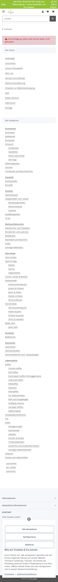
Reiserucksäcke (15, 206)
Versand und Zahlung (15, 78)
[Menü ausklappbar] (3, 10)
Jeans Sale (13, 327)
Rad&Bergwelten (12, 214)
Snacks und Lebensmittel (16, 457)
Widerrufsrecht (12, 98)
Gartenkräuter (11, 195)
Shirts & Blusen (15, 300)
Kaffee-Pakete (14, 411)
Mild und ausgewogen (18, 399)
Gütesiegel (10, 58)
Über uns (9, 73)
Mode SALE (10, 323)
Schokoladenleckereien (15, 415)
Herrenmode (11, 303)
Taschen (9, 167)
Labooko (12, 434)
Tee (6, 418)
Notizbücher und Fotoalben (17, 228)
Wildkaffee (13, 384)
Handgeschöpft (15, 426)
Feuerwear (10, 132)
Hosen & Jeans (14, 311)
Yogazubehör (14, 272)
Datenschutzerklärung (27, 574)
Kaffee (8, 364)
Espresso (12, 387)
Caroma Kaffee (15, 368)
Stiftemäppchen (12, 163)
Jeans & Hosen (14, 292)
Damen (11, 265)
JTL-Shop (33, 578)
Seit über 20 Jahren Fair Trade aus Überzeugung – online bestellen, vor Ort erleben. (29, 4)
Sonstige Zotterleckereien (19, 449)
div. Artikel (11, 467)
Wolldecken (10, 235)
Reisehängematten (16, 202)
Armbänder (13, 148)
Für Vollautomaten (16, 395)
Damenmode (11, 280)
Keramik (9, 185)
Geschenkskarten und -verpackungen (22, 354)
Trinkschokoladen (16, 442)
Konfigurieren (29, 537)
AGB (7, 93)
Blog (3, 4)
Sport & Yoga (11, 261)
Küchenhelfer (11, 181)
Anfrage (8, 107)
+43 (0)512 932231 (53, 4)
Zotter (8, 422)
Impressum (9, 574)
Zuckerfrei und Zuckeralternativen (23, 446)
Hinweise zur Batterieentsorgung (20, 88)
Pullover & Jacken (16, 315)
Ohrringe (12, 159)
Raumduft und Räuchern (16, 239)
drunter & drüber (16, 438)
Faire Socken (10, 257)
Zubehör (12, 210)
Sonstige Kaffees (15, 407)
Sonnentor (11, 471)
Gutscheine (10, 63)
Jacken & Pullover (16, 288)
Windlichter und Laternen (16, 232)
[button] (42, 11)
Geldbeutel (10, 136)
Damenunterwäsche (17, 284)
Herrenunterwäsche (17, 307)
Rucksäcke (9, 140)
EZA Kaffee (13, 372)
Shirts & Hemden (16, 319)
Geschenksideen (12, 350)
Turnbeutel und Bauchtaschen (19, 171)
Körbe (8, 243)
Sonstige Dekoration (14, 247)
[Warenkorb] (53, 11)
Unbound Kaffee (15, 380)
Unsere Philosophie (14, 68)
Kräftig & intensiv (16, 403)
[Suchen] (53, 19)
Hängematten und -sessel (16, 198)
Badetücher (10, 337)
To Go (7, 218)
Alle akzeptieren (29, 529)
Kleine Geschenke (16, 155)
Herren (11, 269)
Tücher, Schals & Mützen (16, 276)
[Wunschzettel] (47, 11)
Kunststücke (13, 430)
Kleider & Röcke (15, 296)
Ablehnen (29, 545)
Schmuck (9, 144)
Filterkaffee (13, 391)
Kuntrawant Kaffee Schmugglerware (24, 376)
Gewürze (9, 453)
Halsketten (13, 152)
